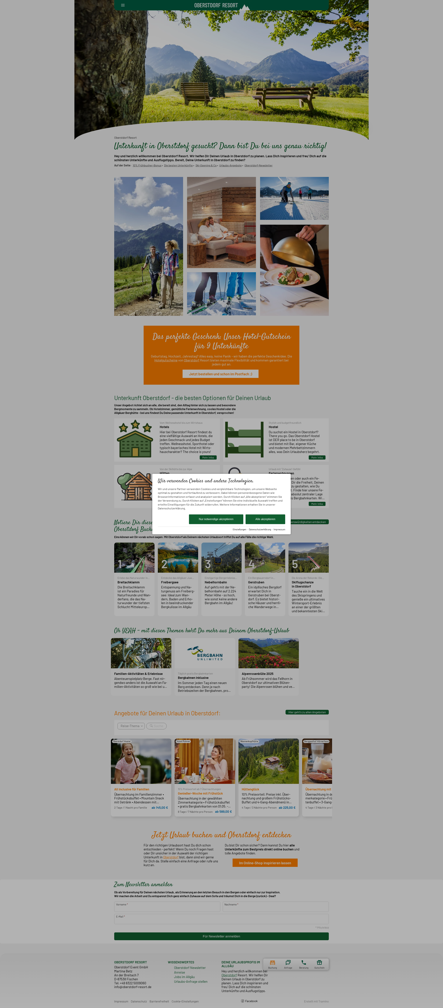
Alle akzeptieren (265, 519)
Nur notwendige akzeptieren (216, 519)
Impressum (279, 529)
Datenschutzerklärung (260, 529)
